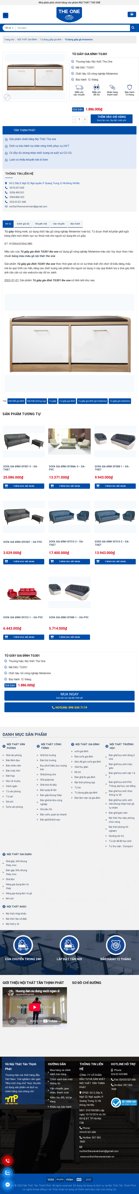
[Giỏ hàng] (132, 14)
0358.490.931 (17, 192)
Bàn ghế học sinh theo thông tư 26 (120, 793)
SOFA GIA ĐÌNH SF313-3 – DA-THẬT (66, 543)
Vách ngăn (11, 786)
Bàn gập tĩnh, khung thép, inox (16, 872)
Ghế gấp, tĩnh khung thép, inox (16, 863)
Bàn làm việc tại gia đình (87, 798)
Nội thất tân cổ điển (16, 919)
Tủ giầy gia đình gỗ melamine (92, 401)
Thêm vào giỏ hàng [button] (23, 486)
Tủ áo (78, 787)
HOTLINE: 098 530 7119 (71, 707)
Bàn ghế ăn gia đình (85, 777)
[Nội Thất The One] (69, 14)
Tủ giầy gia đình (67, 401)
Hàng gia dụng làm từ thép (17, 886)
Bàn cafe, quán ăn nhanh (53, 814)
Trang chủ (9, 39)
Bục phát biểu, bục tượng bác (53, 767)
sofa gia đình (81, 751)
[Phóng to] (7, 97)
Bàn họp (10, 775)
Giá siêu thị (46, 809)
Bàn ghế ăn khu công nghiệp (51, 802)
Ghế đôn (10, 879)
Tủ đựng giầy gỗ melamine (79, 39)
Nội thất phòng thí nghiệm (118, 829)
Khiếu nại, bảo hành (61, 1106)
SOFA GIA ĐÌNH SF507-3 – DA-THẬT (20, 468)
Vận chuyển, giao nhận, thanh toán (59, 1090)
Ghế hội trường (48, 755)
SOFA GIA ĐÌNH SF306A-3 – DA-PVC (67, 468)
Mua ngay (69, 695)
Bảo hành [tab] (75, 223)
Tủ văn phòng (13, 791)
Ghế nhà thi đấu (48, 784)
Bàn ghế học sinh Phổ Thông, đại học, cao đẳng (122, 784)
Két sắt (10, 898)
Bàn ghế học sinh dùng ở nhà (122, 757)
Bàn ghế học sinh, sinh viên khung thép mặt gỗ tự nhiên (121, 804)
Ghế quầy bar (47, 779)
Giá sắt (9, 801)
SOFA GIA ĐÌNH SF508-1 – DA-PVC (69, 617)
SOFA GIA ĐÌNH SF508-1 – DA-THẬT (112, 468)
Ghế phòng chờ (48, 774)
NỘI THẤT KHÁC (17, 906)
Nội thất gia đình (16, 401)
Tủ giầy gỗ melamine (120, 401)
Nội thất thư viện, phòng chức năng (121, 820)
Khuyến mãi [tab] (41, 223)
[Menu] (5, 15)
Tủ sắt (9, 796)
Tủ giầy (52, 401)
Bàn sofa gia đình (84, 756)
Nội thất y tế (12, 924)
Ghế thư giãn (81, 767)
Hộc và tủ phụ (13, 781)
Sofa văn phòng (14, 807)
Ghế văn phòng (14, 755)
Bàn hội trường (48, 760)
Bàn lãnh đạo (13, 760)
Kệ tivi (78, 772)
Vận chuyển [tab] (59, 223)
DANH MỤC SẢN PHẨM (25, 734)
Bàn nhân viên (13, 765)
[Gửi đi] (133, 28)
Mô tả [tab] (8, 223)
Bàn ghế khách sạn (50, 819)
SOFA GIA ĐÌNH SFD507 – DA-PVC (22, 542)
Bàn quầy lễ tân (48, 790)
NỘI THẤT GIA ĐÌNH (27, 39)
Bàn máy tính (13, 770)
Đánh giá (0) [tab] (23, 223)
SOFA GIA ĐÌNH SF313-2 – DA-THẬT (112, 543)
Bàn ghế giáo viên (118, 812)
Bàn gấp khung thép (51, 795)
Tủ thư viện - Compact (121, 846)
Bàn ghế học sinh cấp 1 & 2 (122, 775)
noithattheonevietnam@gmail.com (28, 206)
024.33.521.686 (18, 202)
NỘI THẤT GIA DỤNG (19, 854)
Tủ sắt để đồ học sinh (120, 841)
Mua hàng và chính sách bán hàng (60, 1072)
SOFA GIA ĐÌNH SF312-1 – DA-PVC (23, 617)
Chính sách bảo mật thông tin (61, 1081)
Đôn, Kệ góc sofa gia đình (88, 761)
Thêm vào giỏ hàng (111, 116)
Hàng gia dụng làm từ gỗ (19, 893)
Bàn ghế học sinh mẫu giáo (120, 766)
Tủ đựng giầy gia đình (51, 39)
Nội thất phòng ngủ (36, 401)
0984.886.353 (17, 197)
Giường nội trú (116, 836)
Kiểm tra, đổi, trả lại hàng (61, 1099)
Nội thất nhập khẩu (16, 913)
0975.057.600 (17, 187)
